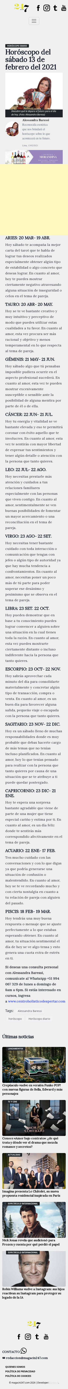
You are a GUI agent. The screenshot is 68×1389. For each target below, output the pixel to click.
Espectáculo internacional (23, 1203)
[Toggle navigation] (34, 21)
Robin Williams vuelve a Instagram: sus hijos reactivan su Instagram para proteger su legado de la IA (33, 1293)
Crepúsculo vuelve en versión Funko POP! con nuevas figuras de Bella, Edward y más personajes (32, 1089)
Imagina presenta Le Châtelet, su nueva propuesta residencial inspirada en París (31, 1193)
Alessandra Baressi (35, 120)
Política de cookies (18, 1376)
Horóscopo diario (17, 45)
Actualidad (14, 1154)
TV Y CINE (12, 1101)
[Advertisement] (34, 199)
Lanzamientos (15, 1048)
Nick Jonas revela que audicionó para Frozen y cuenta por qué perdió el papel (31, 1242)
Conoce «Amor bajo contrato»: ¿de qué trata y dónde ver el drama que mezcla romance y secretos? (30, 1142)
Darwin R (53, 1382)
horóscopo (15, 1019)
